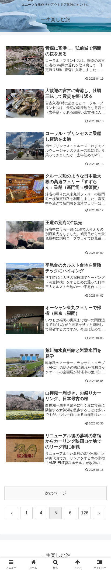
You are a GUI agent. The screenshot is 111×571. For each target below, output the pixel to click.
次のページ (55, 493)
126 (84, 513)
